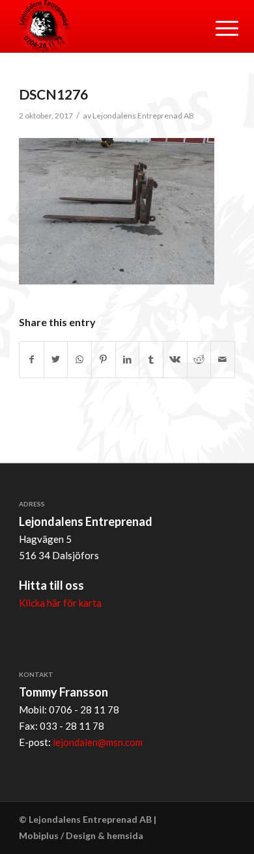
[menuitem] (217, 27)
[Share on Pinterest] (103, 360)
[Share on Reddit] (199, 360)
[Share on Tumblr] (151, 360)
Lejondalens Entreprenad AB (143, 115)
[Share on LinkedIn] (127, 360)
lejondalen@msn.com (98, 742)
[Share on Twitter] (56, 360)
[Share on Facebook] (32, 360)
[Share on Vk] (175, 360)
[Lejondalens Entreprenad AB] (105, 26)
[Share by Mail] (222, 360)
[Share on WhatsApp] (79, 360)
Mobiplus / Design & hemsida (81, 835)
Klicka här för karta (60, 603)
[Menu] (217, 27)
